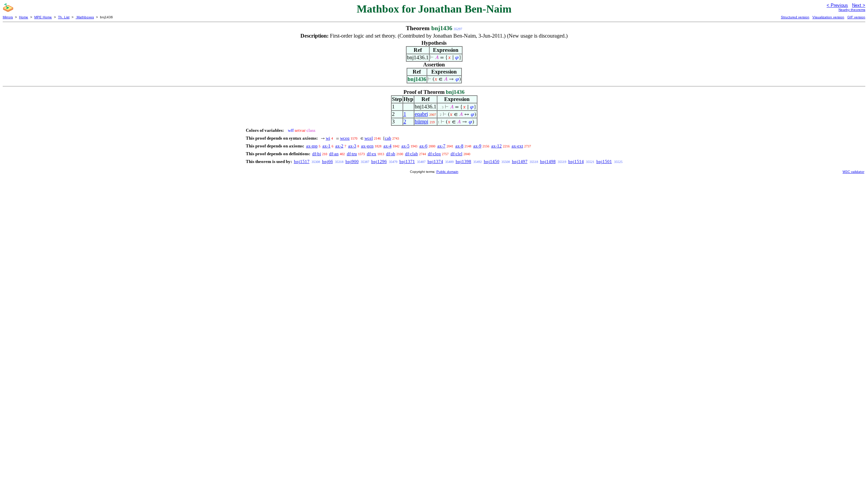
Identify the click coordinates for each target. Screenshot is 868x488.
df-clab (411, 153)
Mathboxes (85, 17)
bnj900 (352, 161)
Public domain (447, 172)
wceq (345, 138)
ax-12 (496, 145)
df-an (334, 153)
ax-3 (352, 145)
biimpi (421, 121)
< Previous (837, 5)
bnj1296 (379, 161)
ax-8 (459, 145)
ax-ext (517, 145)
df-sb (390, 153)
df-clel (456, 153)
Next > (858, 5)
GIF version (856, 17)
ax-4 (387, 145)
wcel (368, 138)
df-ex (371, 153)
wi (328, 138)
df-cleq (434, 153)
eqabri (421, 114)
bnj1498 (548, 161)
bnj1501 (604, 161)
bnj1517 (302, 161)
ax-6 (423, 145)
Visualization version (828, 17)
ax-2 (339, 145)
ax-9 (477, 145)
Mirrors (8, 17)
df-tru (352, 153)
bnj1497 (520, 161)
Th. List (64, 17)
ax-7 (441, 145)
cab (388, 138)
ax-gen (367, 145)
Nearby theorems (852, 10)
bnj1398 (463, 161)
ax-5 (405, 145)
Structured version (795, 17)
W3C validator (853, 172)
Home (23, 17)
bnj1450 (491, 161)
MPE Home (43, 17)
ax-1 (326, 145)
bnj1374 (435, 161)
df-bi (316, 153)
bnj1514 (576, 161)
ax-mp (312, 145)
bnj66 (327, 161)
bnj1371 (407, 161)
